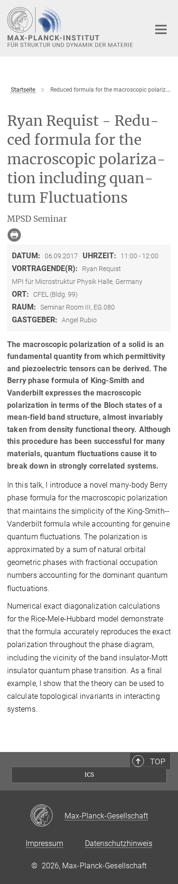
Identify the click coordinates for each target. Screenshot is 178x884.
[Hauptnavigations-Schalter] (160, 29)
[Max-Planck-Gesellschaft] (47, 816)
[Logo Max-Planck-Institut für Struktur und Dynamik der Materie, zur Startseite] (71, 27)
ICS (89, 774)
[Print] (14, 235)
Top (157, 761)
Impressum (44, 843)
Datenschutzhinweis (118, 843)
